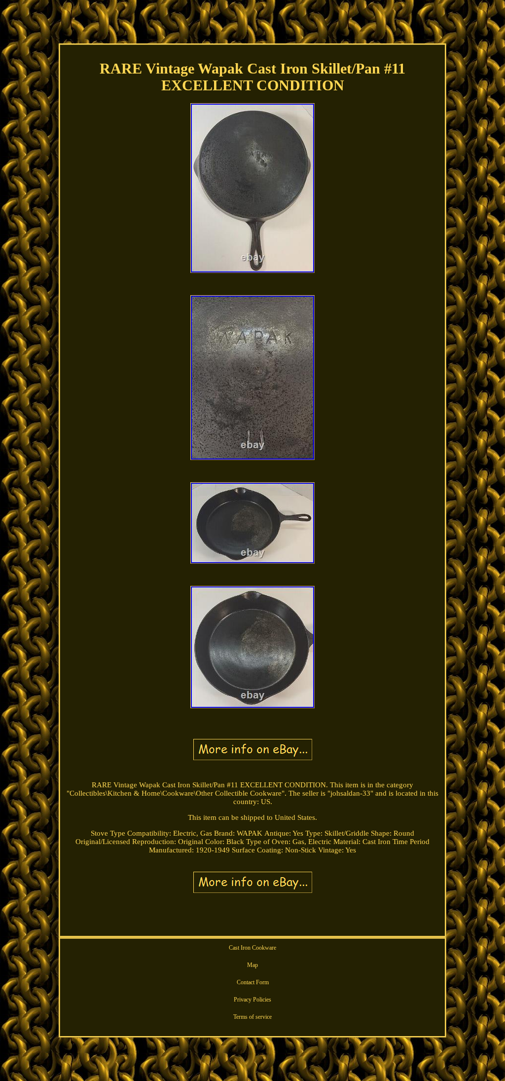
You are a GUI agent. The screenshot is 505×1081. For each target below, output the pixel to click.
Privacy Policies (252, 999)
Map (252, 965)
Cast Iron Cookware (252, 947)
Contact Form (253, 982)
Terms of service (252, 1016)
